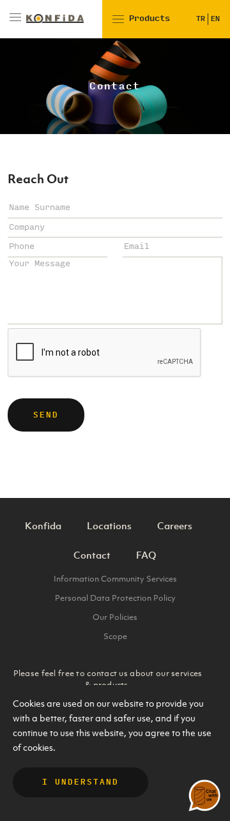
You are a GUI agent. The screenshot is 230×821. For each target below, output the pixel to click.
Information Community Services (115, 578)
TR (200, 19)
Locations (109, 525)
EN (215, 19)
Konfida (43, 525)
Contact (92, 554)
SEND (46, 414)
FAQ (146, 554)
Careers (174, 525)
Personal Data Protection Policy (115, 597)
